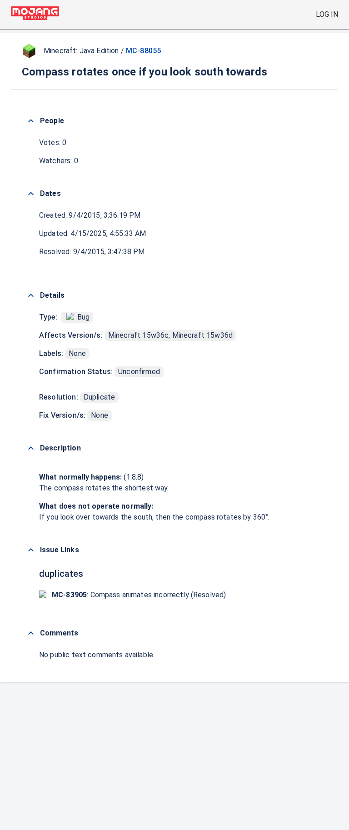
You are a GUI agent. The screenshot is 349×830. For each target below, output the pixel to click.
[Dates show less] (31, 194)
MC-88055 (143, 50)
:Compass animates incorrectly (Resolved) (139, 594)
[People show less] (31, 121)
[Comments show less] (31, 633)
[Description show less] (31, 448)
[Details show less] (31, 295)
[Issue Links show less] (31, 550)
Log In (327, 14)
